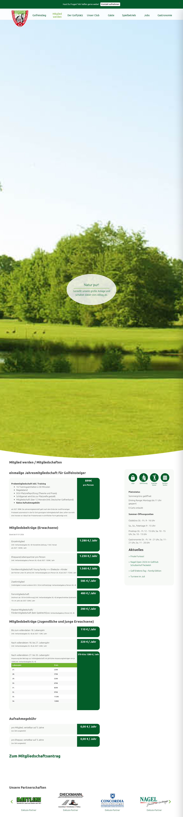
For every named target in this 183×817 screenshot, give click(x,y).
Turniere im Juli (137, 576)
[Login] (133, 477)
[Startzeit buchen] (165, 477)
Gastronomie (165, 15)
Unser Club (93, 15)
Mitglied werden (57, 15)
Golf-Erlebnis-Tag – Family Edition (145, 570)
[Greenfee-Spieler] (154, 477)
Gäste (111, 15)
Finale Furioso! (137, 556)
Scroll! (91, 455)
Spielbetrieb (129, 15)
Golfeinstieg (39, 15)
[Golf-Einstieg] (143, 477)
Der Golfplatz (75, 15)
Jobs (147, 15)
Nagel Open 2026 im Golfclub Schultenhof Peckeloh (144, 563)
